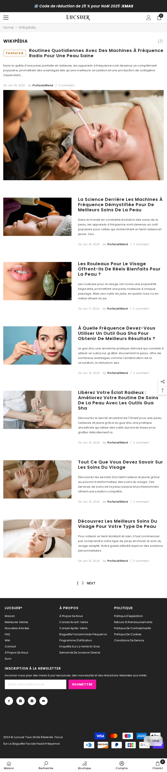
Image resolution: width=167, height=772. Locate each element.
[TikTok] (32, 701)
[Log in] (148, 17)
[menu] (5, 17)
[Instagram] (20, 701)
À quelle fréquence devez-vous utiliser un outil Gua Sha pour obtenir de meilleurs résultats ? (116, 333)
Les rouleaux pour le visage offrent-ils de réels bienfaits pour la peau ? (119, 269)
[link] (46, 765)
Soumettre (82, 684)
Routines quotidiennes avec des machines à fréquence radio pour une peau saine (85, 53)
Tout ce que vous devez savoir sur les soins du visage (120, 464)
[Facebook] (9, 701)
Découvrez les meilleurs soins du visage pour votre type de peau (117, 524)
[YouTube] (43, 701)
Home (8, 27)
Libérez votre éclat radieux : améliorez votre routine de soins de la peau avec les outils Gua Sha (118, 400)
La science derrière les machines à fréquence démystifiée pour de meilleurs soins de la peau (120, 204)
